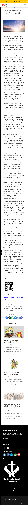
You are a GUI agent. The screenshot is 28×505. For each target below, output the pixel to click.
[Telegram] (15, 317)
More (4, 440)
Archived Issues (7, 447)
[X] (9, 317)
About (8, 503)
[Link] (4, 5)
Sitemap (23, 503)
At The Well (6, 448)
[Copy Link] (21, 317)
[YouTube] (18, 454)
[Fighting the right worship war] (14, 332)
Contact (12, 503)
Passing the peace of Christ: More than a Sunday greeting (12, 406)
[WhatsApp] (15, 454)
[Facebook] (6, 317)
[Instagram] (8, 454)
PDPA (20, 503)
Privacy (16, 503)
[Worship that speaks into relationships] (14, 364)
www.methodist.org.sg (9, 490)
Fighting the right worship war (11, 341)
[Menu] (25, 5)
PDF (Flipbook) (7, 446)
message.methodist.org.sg (10, 488)
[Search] (23, 5)
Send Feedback (7, 492)
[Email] (18, 317)
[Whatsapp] (12, 317)
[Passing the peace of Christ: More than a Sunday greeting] (14, 396)
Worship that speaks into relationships (12, 373)
